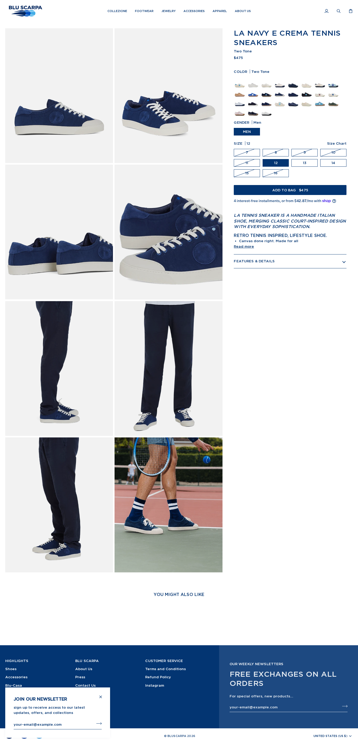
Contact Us (85, 685)
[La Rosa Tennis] (240, 110)
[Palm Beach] (280, 81)
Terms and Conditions (165, 669)
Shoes (11, 669)
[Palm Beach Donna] (320, 100)
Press (80, 677)
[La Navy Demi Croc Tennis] (294, 81)
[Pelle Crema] (254, 81)
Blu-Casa (13, 685)
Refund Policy (158, 677)
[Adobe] (240, 91)
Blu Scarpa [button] (87, 661)
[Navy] (294, 91)
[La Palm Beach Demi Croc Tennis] (320, 81)
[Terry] (240, 100)
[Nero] (307, 91)
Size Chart (336, 143)
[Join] (97, 723)
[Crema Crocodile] (307, 100)
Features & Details (254, 261)
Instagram (154, 685)
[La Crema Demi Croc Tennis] (307, 81)
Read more (244, 246)
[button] (117, 11)
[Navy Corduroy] (254, 100)
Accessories (16, 677)
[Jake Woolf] (267, 110)
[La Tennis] (240, 81)
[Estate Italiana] (254, 110)
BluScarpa (176, 735)
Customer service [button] (164, 661)
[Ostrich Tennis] (334, 100)
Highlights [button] (16, 661)
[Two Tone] (280, 91)
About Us (83, 669)
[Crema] (267, 81)
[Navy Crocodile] (294, 100)
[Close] (103, 694)
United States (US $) (330, 735)
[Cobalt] (254, 91)
